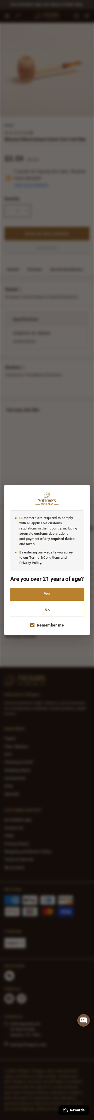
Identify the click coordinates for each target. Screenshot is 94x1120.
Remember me (50, 625)
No (47, 610)
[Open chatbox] (83, 1020)
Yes (47, 594)
